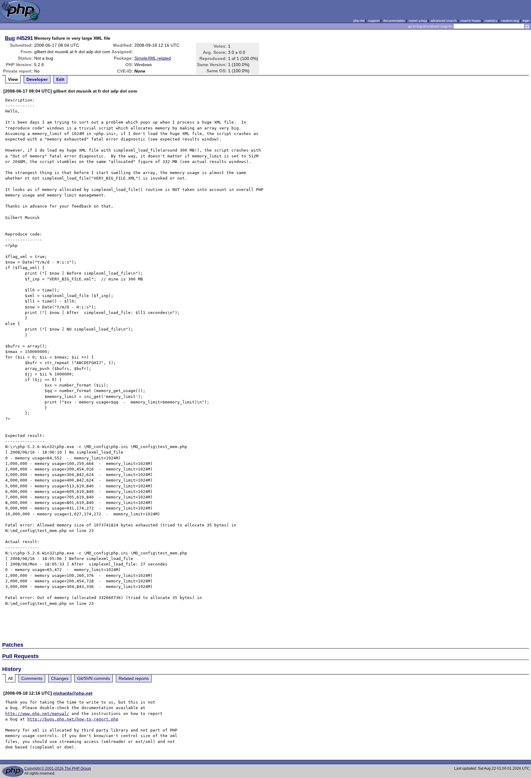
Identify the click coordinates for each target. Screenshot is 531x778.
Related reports (134, 678)
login (526, 20)
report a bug (418, 20)
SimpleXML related (152, 58)
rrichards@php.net (72, 693)
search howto (470, 20)
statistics (491, 20)
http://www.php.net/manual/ (37, 713)
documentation (394, 20)
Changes (60, 678)
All (10, 678)
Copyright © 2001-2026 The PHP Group (57, 768)
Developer (37, 79)
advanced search (444, 20)
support (374, 20)
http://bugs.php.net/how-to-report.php (72, 719)
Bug (10, 38)
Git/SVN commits (93, 678)
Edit (60, 79)
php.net (358, 20)
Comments (31, 678)
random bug (510, 20)
